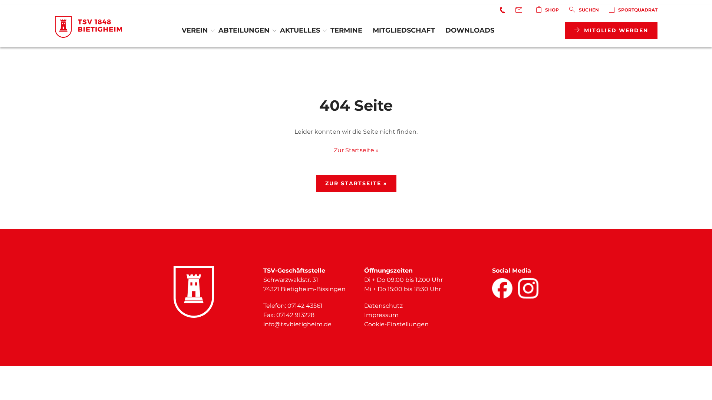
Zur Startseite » (356, 150)
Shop (552, 10)
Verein (195, 30)
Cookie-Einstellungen (396, 324)
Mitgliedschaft (404, 30)
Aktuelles (300, 30)
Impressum (381, 315)
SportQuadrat (637, 10)
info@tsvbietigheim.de (297, 324)
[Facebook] (502, 288)
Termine (346, 30)
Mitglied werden (616, 30)
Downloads (469, 30)
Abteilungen (244, 30)
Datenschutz (383, 305)
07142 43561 (305, 305)
